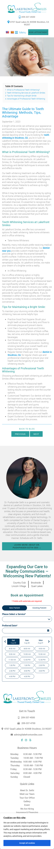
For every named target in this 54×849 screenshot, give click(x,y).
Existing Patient (39, 607)
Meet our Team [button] (27, 793)
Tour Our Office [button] (27, 797)
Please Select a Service (13, 619)
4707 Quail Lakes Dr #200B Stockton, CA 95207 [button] (29, 23)
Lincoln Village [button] (19, 586)
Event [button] (27, 804)
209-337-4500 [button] (28, 16)
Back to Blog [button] (27, 429)
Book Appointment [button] (38, 32)
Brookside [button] (36, 582)
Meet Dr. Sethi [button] (27, 790)
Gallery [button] (27, 801)
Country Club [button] (19, 582)
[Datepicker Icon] (48, 631)
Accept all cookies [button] (27, 843)
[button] (27, 7)
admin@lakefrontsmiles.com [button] (28, 734)
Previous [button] (20, 434)
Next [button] (36, 434)
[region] (27, 831)
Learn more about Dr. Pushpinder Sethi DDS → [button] (27, 546)
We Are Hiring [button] (27, 808)
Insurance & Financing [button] (27, 812)
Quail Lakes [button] (37, 586)
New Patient (14, 607)
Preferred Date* (9, 625)
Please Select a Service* (14, 614)
